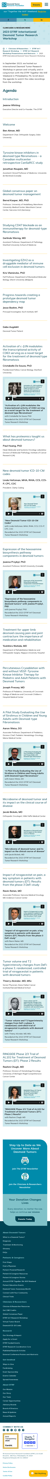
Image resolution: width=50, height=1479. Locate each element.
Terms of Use (7, 1471)
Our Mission (7, 1389)
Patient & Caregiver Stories (14, 1277)
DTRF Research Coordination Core (17, 1347)
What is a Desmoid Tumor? (14, 1237)
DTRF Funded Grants (11, 1343)
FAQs (5, 1252)
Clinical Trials (8, 1297)
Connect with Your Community (15, 1293)
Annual (19, 1281)
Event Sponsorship (10, 1372)
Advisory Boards (9, 1405)
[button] (46, 4)
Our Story (7, 1393)
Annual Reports (9, 1416)
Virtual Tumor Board (11, 1322)
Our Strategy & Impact (12, 1335)
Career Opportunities (11, 1401)
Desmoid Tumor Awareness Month (17, 1289)
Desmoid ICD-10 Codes (12, 1325)
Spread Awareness (10, 1379)
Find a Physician (9, 1266)
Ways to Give (8, 1364)
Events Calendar (9, 1376)
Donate (36, 5)
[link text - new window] (4, 1430)
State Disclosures (9, 1467)
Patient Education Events (13, 1285)
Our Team (7, 1397)
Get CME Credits (9, 1310)
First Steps (7, 1262)
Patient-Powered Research (14, 1270)
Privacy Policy (8, 1463)
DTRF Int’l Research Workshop (15, 1318)
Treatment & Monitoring (13, 1245)
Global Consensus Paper (13, 1314)
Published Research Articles (14, 1351)
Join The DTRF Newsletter (25, 1168)
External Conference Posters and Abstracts (20, 1354)
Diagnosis (7, 1241)
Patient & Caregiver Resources (15, 1274)
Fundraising (7, 1368)
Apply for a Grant (10, 1339)
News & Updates (9, 1412)
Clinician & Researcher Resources (16, 1306)
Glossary (6, 1249)
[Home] (4, 49)
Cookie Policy (7, 1475)
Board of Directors (10, 1408)
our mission (34, 1212)
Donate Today (25, 1219)
